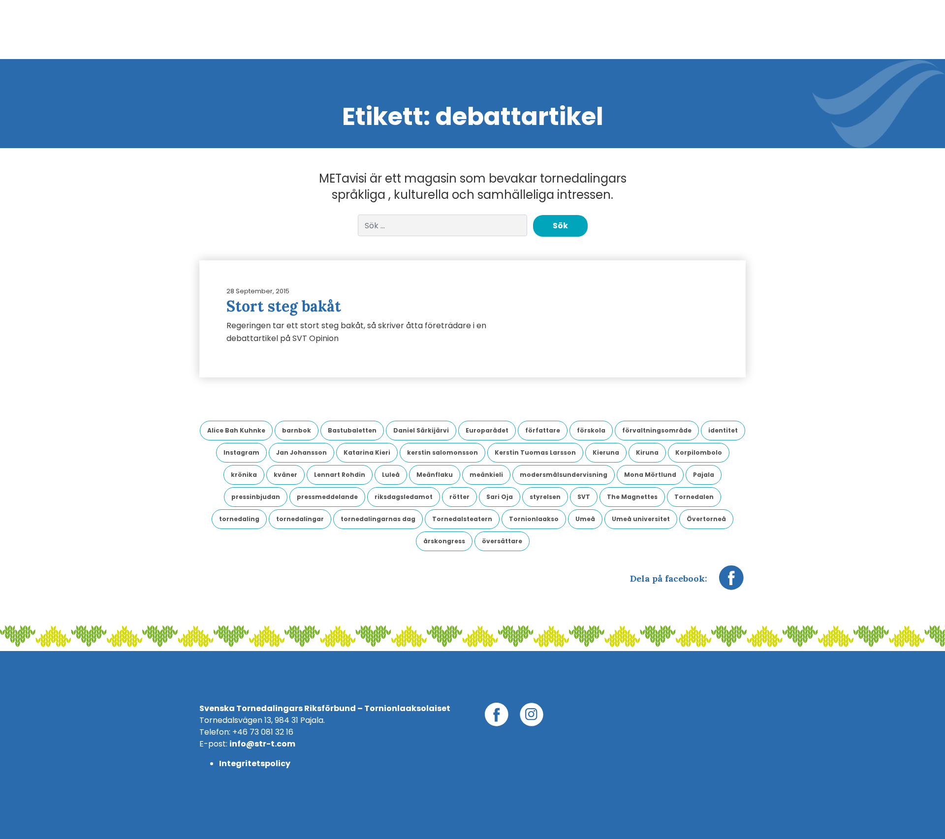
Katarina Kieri (367, 452)
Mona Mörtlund (650, 474)
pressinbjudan (255, 497)
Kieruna (606, 452)
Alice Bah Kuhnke (236, 430)
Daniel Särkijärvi (421, 430)
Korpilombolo (698, 452)
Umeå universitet (641, 519)
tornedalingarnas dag (378, 519)
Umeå (585, 519)
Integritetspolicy (254, 763)
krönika (244, 474)
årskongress (444, 541)
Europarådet (487, 430)
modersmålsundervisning (563, 474)
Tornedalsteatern (462, 519)
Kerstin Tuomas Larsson (535, 452)
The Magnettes (632, 497)
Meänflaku (434, 474)
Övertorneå (706, 519)
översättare (502, 541)
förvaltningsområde (657, 430)
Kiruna (647, 452)
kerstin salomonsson (442, 452)
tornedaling (239, 519)
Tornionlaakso (534, 519)
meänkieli (486, 474)
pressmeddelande (327, 497)
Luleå (391, 474)
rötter (459, 497)
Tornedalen (694, 497)
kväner (285, 474)
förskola (591, 430)
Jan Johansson (301, 452)
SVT (583, 497)
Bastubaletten (352, 430)
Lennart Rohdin (339, 474)
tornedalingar (300, 519)
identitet (723, 430)
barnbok (296, 430)
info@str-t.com (262, 743)
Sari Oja (499, 497)
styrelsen (545, 497)
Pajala (703, 474)
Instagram (241, 452)
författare (542, 430)
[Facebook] (731, 582)
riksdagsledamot (404, 497)
